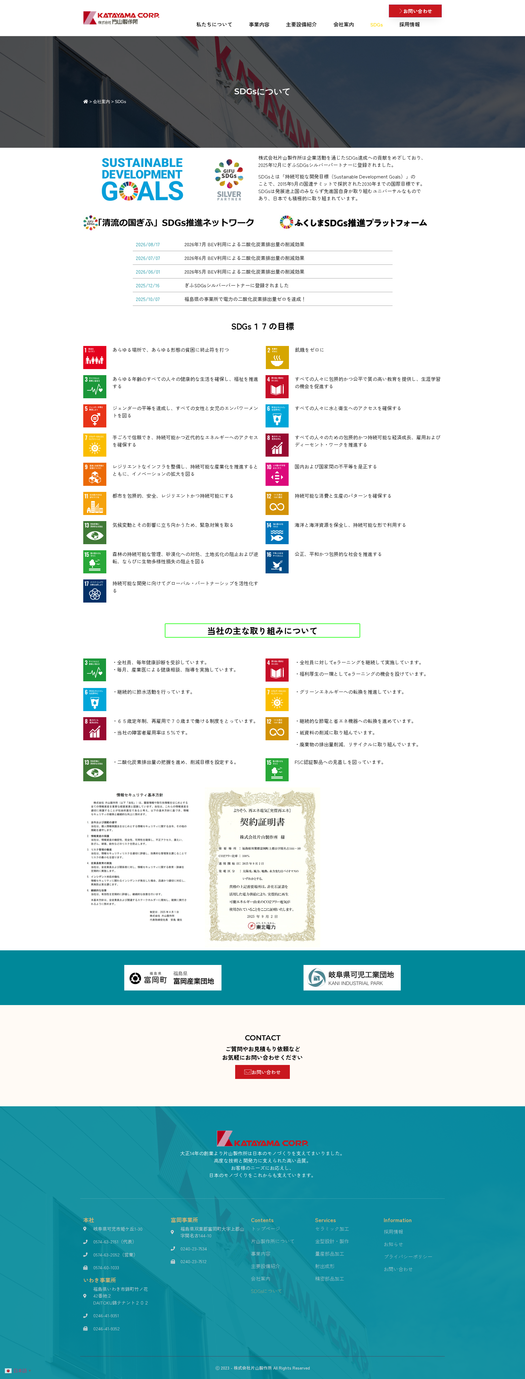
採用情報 (409, 24)
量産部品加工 (329, 1253)
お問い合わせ (398, 1269)
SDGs (376, 24)
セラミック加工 (332, 1228)
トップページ (265, 1228)
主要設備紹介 (301, 24)
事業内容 (259, 24)
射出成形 (325, 1266)
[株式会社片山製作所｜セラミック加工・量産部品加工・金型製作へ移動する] (85, 101)
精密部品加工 (329, 1278)
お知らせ (393, 1244)
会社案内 (343, 24)
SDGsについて (266, 1291)
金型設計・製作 (332, 1241)
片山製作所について (273, 1241)
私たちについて (214, 24)
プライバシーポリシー (408, 1256)
